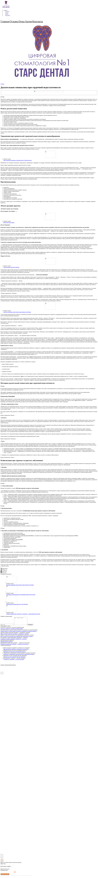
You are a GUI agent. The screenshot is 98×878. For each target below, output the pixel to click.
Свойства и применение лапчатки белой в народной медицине (18, 654)
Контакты (7, 15)
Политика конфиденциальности (10, 664)
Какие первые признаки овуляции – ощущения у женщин (15, 633)
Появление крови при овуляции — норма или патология (14, 644)
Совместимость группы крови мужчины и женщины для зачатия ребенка (19, 631)
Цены (6, 12)
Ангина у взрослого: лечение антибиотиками (12, 628)
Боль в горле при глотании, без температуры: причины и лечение (17, 636)
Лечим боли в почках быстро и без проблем (17, 604)
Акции (7, 14)
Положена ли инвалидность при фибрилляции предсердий (20, 594)
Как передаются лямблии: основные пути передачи (16, 649)
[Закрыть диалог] (2, 861)
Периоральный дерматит (7, 641)
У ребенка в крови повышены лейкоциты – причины (14, 639)
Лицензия (2, 664)
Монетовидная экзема (8, 222)
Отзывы (7, 11)
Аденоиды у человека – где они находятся (13, 659)
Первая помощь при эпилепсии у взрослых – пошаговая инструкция (23, 614)
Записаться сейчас (5, 874)
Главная (5, 10)
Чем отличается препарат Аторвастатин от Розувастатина (17, 160)
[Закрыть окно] (2, 673)
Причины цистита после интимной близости (14, 651)
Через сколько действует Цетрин (11, 267)
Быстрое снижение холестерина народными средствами (17, 312)
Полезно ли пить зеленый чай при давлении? (14, 656)
